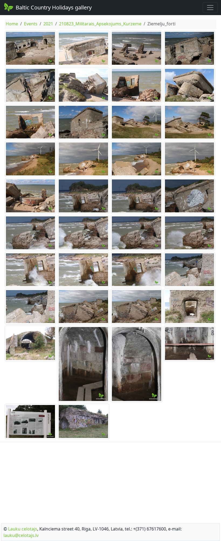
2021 (48, 24)
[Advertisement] (110, 481)
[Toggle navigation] (210, 7)
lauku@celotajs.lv (21, 535)
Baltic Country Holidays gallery (54, 7)
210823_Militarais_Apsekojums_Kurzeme (100, 24)
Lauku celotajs (22, 529)
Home (12, 24)
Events (30, 24)
